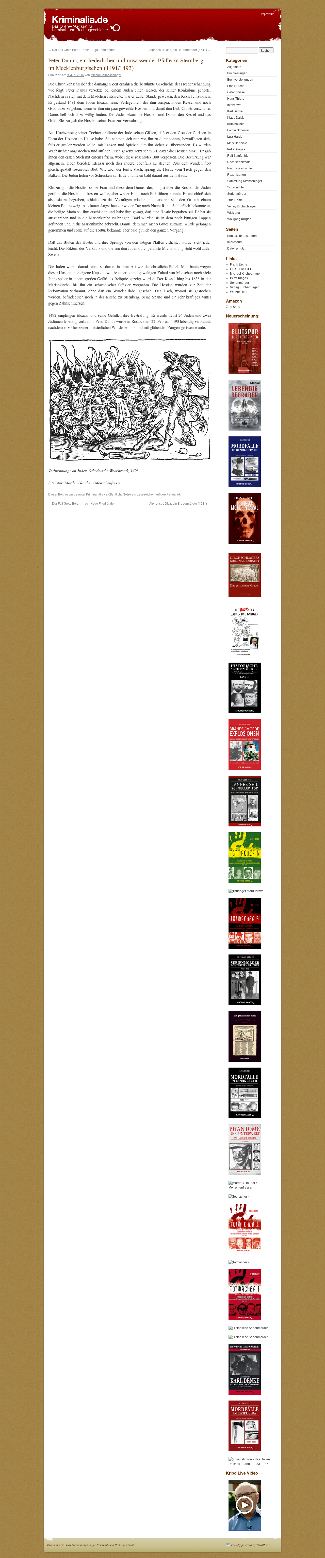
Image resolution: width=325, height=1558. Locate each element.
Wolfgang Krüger (239, 219)
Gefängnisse (236, 92)
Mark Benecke (237, 143)
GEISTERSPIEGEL (243, 269)
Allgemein (234, 67)
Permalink (174, 494)
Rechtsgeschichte (239, 168)
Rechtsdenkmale (239, 162)
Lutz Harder (235, 136)
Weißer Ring (238, 292)
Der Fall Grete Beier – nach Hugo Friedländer (81, 49)
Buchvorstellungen (240, 79)
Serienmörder (236, 194)
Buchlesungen (237, 73)
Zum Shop (233, 307)
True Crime (235, 200)
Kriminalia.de (55, 1545)
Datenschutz (236, 248)
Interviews (234, 105)
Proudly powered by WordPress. (250, 1545)
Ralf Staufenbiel (238, 155)
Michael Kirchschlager (106, 75)
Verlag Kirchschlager (241, 206)
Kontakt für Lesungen (242, 236)
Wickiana (233, 213)
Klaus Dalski (236, 117)
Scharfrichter (236, 187)
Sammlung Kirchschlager (244, 181)
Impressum (267, 14)
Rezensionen (236, 174)
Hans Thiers (235, 98)
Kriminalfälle (94, 494)
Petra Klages (236, 149)
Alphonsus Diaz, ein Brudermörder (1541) (180, 49)
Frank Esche (236, 86)
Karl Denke (235, 111)
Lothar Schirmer (238, 130)
